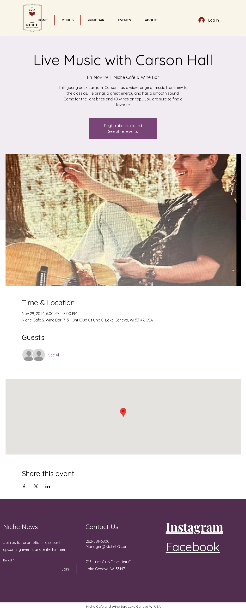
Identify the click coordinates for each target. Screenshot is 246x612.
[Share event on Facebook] (24, 486)
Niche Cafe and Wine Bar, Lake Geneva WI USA (123, 606)
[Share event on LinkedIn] (47, 486)
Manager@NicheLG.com (107, 546)
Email (8, 560)
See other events (123, 131)
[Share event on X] (36, 486)
